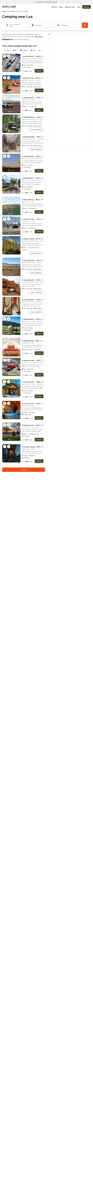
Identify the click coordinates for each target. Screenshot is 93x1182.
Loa (21, 11)
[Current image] (8, 70)
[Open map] (69, 92)
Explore (4, 11)
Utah (17, 11)
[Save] (4, 56)
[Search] (85, 25)
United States (11, 11)
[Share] (8, 56)
